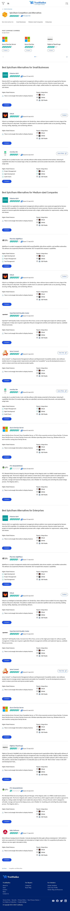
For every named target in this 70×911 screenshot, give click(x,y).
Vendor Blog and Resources (55, 889)
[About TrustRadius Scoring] (22, 76)
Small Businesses (21, 22)
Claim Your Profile (53, 887)
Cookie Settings (22, 902)
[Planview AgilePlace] (5, 240)
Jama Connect (14, 351)
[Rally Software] (5, 832)
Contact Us (6, 894)
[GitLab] (5, 115)
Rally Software (14, 830)
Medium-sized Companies (35, 22)
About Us (5, 885)
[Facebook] (57, 900)
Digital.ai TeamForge (16, 746)
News (4, 891)
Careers (5, 889)
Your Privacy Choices (33, 900)
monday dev (14, 152)
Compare (6, 105)
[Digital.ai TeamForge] (5, 747)
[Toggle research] (8, 3)
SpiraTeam (4, 868)
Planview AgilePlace (16, 239)
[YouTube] (53, 900)
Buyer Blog (28, 887)
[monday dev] (5, 153)
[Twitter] (61, 900)
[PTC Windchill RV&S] (5, 467)
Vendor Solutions (52, 885)
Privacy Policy (22, 900)
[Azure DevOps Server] (5, 429)
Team (4, 887)
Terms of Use (6, 900)
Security (14, 900)
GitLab (12, 114)
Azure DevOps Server (17, 428)
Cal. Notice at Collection (9, 902)
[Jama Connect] (5, 353)
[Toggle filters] (3, 3)
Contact (64, 115)
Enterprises (49, 22)
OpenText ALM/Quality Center (19, 313)
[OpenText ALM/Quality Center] (5, 314)
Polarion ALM (14, 73)
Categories (28, 885)
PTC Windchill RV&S (16, 466)
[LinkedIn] (65, 900)
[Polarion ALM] (5, 75)
